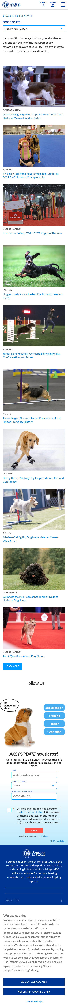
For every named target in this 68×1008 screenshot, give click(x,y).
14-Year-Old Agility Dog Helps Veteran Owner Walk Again (30, 538)
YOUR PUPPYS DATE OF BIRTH (22, 791)
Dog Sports (10, 592)
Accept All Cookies (34, 981)
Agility (7, 414)
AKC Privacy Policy (57, 841)
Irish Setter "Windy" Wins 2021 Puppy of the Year (32, 233)
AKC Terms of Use (31, 812)
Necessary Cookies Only (34, 991)
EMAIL (14, 770)
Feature (7, 473)
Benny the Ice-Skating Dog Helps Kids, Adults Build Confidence (33, 479)
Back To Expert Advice (18, 15)
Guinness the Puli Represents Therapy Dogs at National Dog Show (30, 598)
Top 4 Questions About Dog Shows (23, 656)
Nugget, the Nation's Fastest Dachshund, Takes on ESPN (32, 295)
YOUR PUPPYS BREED (19, 781)
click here (44, 836)
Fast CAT (8, 290)
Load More (12, 666)
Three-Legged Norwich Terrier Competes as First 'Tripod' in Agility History (32, 419)
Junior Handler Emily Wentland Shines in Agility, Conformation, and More (31, 355)
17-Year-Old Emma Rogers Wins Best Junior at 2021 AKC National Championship (31, 175)
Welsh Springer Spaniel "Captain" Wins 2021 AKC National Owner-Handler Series (32, 116)
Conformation (12, 110)
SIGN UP (34, 830)
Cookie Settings (34, 1001)
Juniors (7, 169)
